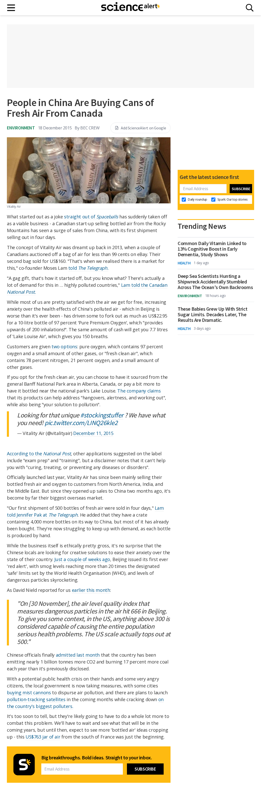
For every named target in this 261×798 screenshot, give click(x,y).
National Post (57, 453)
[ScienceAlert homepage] (130, 7)
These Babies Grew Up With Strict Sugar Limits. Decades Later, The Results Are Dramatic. (212, 314)
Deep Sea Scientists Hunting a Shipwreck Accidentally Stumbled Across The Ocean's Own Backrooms (215, 281)
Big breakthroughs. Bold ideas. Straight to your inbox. (96, 757)
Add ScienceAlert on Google (143, 127)
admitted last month (78, 655)
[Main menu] (11, 7)
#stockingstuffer (101, 415)
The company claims (139, 391)
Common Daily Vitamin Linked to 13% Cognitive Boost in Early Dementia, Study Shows (212, 248)
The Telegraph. (93, 268)
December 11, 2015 (93, 433)
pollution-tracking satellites (36, 699)
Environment (21, 128)
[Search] (249, 7)
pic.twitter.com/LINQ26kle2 (81, 422)
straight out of (91, 217)
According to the (25, 453)
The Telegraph (63, 515)
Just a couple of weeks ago (82, 559)
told (73, 268)
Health (184, 262)
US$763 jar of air (42, 737)
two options (64, 346)
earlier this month (91, 590)
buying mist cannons (29, 692)
